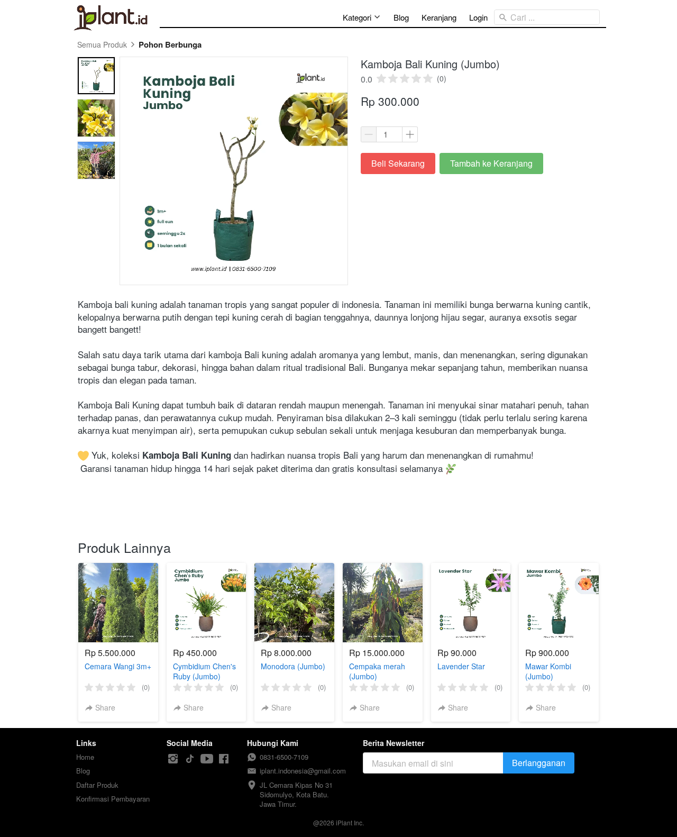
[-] (173, 759)
